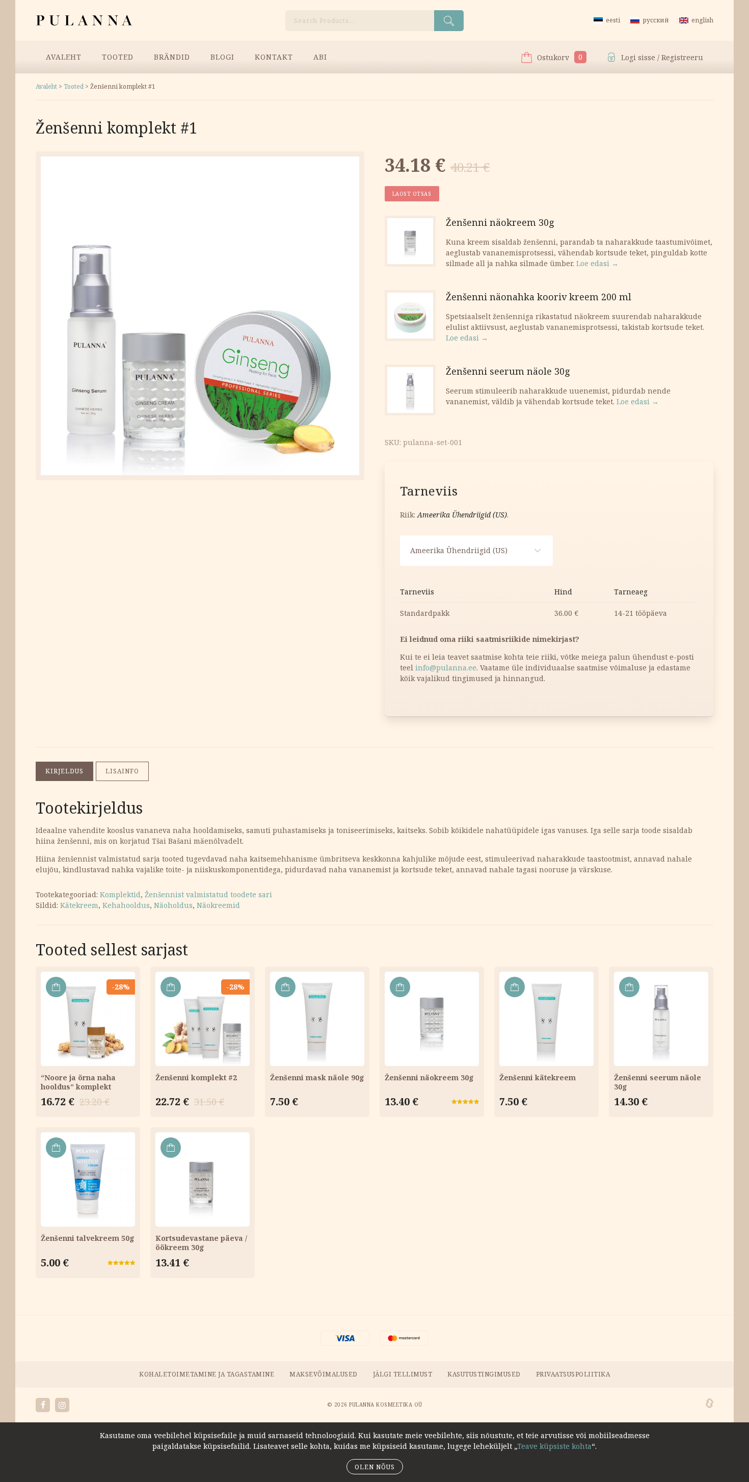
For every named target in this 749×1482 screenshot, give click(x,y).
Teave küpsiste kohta (554, 1446)
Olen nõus (375, 1467)
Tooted (117, 57)
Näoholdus (173, 905)
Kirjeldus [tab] (64, 771)
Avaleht (64, 57)
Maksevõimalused (323, 1374)
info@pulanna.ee (445, 667)
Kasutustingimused (484, 1374)
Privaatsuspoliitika (573, 1374)
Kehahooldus (126, 905)
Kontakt (274, 57)
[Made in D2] (709, 1403)
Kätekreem (79, 905)
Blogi (222, 57)
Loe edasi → (597, 263)
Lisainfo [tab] (122, 771)
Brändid (172, 57)
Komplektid (120, 894)
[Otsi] (449, 20)
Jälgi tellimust (403, 1374)
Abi (320, 57)
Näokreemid (218, 905)
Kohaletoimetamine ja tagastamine (206, 1374)
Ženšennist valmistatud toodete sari (208, 894)
